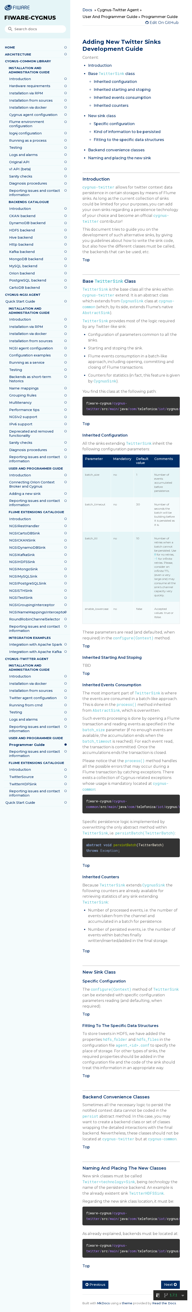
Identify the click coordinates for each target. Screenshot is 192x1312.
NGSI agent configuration (31, 348)
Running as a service (26, 362)
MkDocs (103, 1303)
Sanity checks (20, 176)
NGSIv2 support (23, 417)
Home (10, 47)
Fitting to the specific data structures (129, 139)
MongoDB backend (26, 259)
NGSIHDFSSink (22, 562)
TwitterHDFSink (23, 784)
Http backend (21, 244)
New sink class (102, 116)
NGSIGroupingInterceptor (32, 605)
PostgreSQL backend (27, 280)
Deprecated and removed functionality (31, 433)
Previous (97, 1284)
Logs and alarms (23, 155)
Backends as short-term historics (30, 379)
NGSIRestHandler (24, 526)
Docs (87, 10)
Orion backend (22, 273)
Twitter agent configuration (33, 698)
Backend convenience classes (116, 150)
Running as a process (28, 140)
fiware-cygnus (30, 17)
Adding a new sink (25, 494)
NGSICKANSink (22, 540)
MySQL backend (23, 266)
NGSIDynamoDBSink (27, 547)
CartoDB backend (24, 287)
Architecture (18, 54)
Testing (15, 147)
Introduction (20, 79)
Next (169, 1284)
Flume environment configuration (26, 124)
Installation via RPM (26, 93)
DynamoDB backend (27, 223)
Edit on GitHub (164, 22)
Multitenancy (20, 402)
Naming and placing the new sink (119, 158)
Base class (111, 73)
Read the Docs (164, 1303)
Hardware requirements (29, 86)
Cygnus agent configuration (33, 115)
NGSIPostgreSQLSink (27, 583)
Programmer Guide (27, 745)
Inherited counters (111, 105)
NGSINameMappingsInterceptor (37, 612)
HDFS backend (22, 230)
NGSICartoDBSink (24, 533)
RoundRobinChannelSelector (34, 619)
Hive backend (21, 237)
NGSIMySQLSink (23, 576)
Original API (19, 162)
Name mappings (24, 388)
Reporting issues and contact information (34, 193)
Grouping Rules (23, 395)
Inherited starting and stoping (122, 89)
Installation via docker (28, 107)
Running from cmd (25, 705)
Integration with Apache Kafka (35, 652)
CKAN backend (22, 216)
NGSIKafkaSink (22, 555)
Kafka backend (22, 252)
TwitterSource (21, 777)
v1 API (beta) (20, 169)
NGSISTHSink (20, 591)
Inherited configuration (115, 81)
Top (86, 260)
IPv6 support (20, 424)
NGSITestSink (21, 598)
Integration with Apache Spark (35, 644)
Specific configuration (114, 124)
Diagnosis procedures (28, 183)
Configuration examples (30, 355)
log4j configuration (25, 133)
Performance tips (24, 410)
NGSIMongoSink (23, 569)
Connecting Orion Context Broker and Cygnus (32, 484)
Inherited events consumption (122, 97)
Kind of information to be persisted (127, 132)
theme (127, 1303)
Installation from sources (31, 100)
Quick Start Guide (20, 301)
